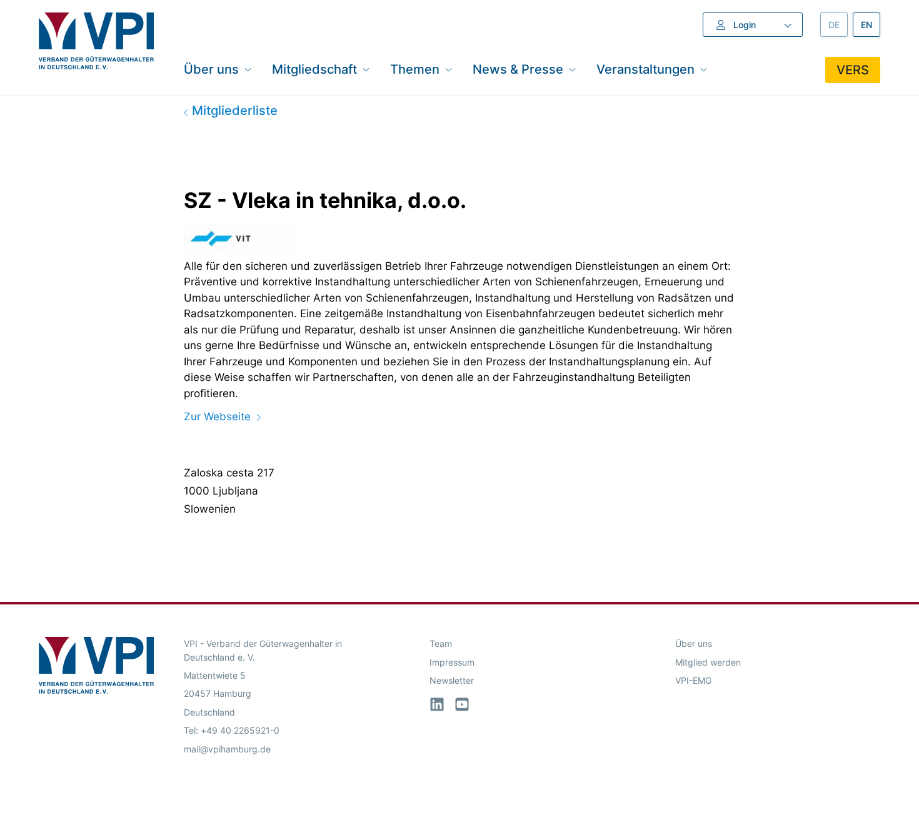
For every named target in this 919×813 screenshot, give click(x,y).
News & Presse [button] (518, 69)
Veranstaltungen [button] (645, 69)
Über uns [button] (211, 69)
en (870, 24)
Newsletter (451, 680)
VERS (852, 69)
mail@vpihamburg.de (227, 749)
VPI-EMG (693, 680)
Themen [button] (414, 69)
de (838, 24)
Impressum (452, 662)
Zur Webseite (217, 416)
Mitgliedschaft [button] (314, 69)
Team (440, 643)
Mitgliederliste (233, 110)
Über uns (693, 643)
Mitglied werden (708, 662)
